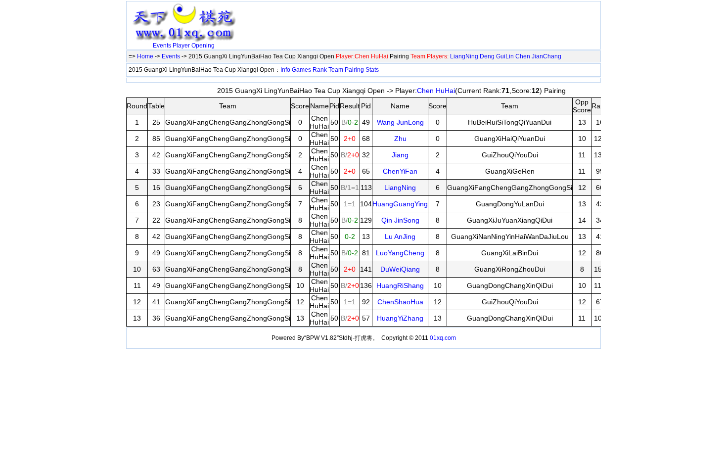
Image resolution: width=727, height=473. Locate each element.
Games (301, 69)
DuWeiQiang (400, 269)
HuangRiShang (400, 285)
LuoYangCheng (400, 253)
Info (285, 69)
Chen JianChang (538, 56)
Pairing (354, 69)
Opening (203, 45)
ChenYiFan (400, 171)
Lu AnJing (400, 236)
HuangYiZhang (400, 318)
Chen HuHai (436, 91)
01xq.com (443, 337)
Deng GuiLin (497, 56)
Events (162, 45)
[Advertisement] (356, 18)
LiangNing (464, 56)
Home (145, 56)
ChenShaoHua (400, 302)
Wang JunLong (400, 122)
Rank (320, 69)
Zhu (400, 138)
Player (181, 45)
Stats (372, 69)
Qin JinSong (400, 220)
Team (335, 69)
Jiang (400, 155)
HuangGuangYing (400, 204)
